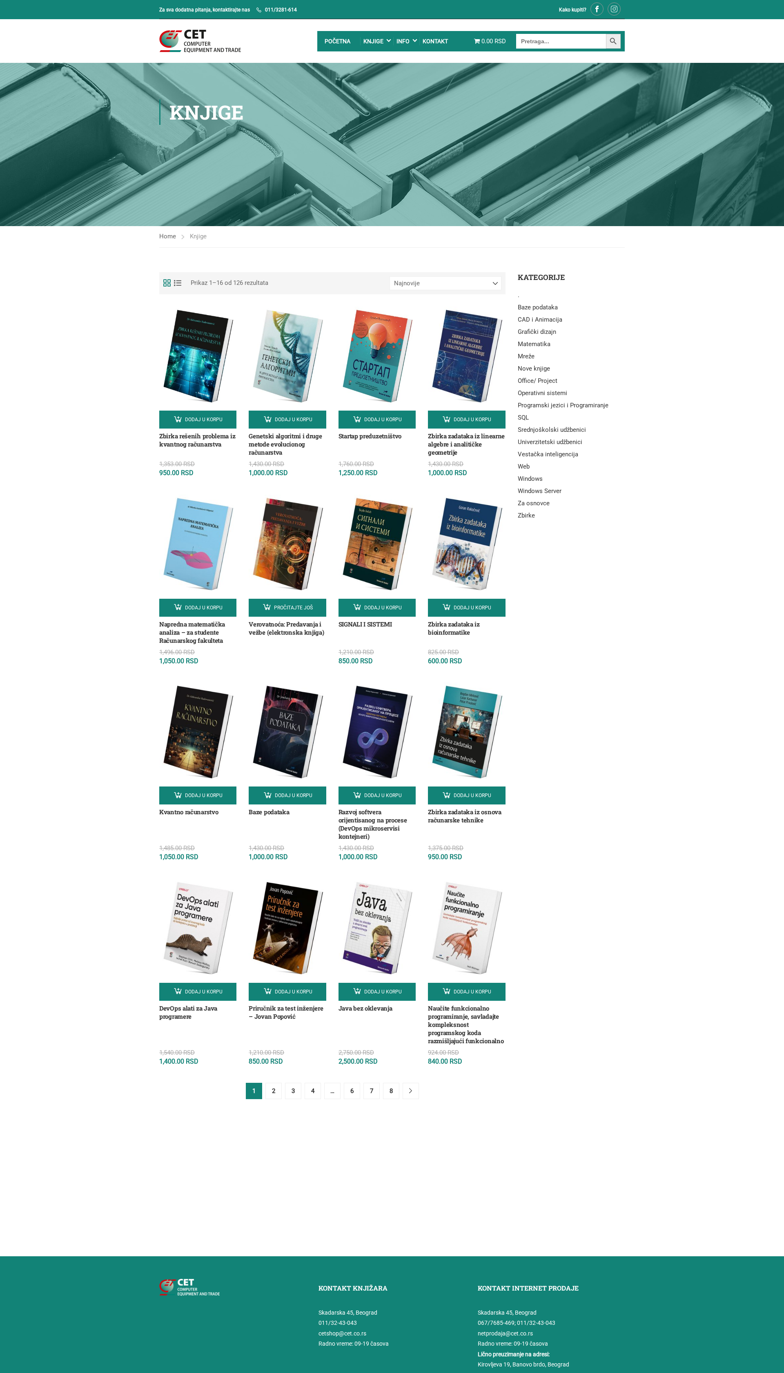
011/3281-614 (281, 10)
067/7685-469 (496, 1323)
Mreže (526, 356)
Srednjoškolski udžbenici (552, 429)
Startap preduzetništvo (370, 436)
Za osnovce (534, 503)
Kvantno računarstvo (188, 812)
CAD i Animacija (540, 319)
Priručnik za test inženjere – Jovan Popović (286, 1012)
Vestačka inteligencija (548, 454)
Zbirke (526, 515)
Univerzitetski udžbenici (550, 442)
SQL (523, 417)
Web (524, 466)
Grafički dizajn (537, 331)
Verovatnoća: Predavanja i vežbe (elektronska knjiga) (286, 628)
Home (167, 236)
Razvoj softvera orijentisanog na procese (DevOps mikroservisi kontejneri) (373, 824)
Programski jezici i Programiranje (563, 405)
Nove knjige (534, 368)
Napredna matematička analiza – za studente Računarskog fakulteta (192, 632)
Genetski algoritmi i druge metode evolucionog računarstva (285, 444)
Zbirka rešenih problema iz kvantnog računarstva (197, 440)
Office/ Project (537, 380)
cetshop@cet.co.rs (342, 1333)
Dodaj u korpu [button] (204, 419)
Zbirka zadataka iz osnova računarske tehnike (464, 816)
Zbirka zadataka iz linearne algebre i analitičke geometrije (466, 444)
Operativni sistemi (542, 393)
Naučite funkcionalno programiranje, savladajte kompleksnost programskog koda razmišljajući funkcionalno (465, 1024)
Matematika (534, 344)
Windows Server (539, 491)
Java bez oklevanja (365, 1008)
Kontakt (435, 41)
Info (403, 41)
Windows (530, 478)
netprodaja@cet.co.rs (505, 1333)
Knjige (373, 41)
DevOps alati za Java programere (188, 1012)
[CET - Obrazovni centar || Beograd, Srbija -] (200, 41)
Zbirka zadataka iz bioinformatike (454, 628)
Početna (337, 41)
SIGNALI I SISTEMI (365, 624)
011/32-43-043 (337, 1323)
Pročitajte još (293, 608)
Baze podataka (269, 812)
